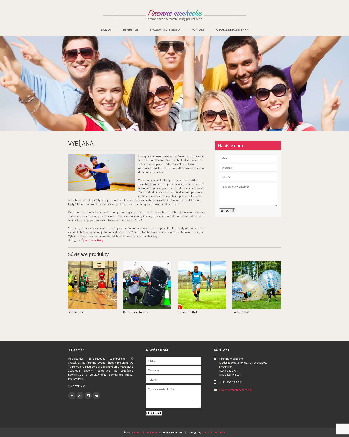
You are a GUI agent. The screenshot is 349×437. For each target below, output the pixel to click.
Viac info (111, 310)
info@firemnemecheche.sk (235, 390)
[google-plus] (80, 395)
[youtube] (96, 395)
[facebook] (71, 395)
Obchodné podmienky (232, 29)
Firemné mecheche (214, 432)
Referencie (130, 29)
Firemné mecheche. (146, 432)
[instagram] (88, 395)
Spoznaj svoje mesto (165, 29)
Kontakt (198, 29)
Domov (106, 29)
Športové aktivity (92, 240)
